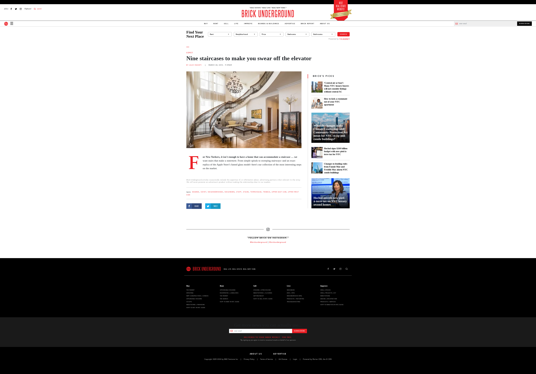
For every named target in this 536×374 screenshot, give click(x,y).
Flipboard (27, 9)
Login (295, 359)
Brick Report (307, 24)
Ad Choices (283, 359)
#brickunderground (277, 242)
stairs (246, 192)
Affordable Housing (194, 299)
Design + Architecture (328, 299)
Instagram (21, 9)
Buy (206, 24)
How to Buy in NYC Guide (195, 307)
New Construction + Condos (197, 296)
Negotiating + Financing (195, 305)
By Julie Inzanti (194, 65)
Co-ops (189, 302)
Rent (215, 24)
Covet (189, 53)
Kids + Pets (291, 293)
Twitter (16, 9)
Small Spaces (325, 290)
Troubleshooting (293, 302)
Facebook (11, 9)
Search (343, 34)
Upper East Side (279, 192)
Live (236, 24)
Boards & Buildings (268, 24)
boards (195, 192)
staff (239, 192)
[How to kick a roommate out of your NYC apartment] (317, 102)
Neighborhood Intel (294, 296)
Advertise (290, 24)
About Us (325, 24)
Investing (189, 293)
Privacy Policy (249, 359)
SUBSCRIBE (524, 23)
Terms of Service (266, 359)
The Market (190, 290)
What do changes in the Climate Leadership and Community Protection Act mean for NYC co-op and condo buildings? (331, 132)
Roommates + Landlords (229, 293)
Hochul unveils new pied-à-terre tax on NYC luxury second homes (330, 201)
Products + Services (328, 302)
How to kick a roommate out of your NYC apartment (335, 102)
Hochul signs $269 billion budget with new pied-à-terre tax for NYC (335, 151)
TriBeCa (266, 192)
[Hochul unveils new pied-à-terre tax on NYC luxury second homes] (330, 193)
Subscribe (299, 331)
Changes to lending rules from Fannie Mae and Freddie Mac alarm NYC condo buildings (336, 168)
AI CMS (329, 359)
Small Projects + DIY (328, 293)
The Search (224, 299)
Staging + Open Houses (262, 290)
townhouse (256, 192)
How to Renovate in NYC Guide (331, 305)
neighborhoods (215, 192)
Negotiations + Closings (262, 293)
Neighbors (230, 192)
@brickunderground (258, 242)
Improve (248, 24)
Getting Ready (258, 296)
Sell (226, 24)
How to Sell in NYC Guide (262, 299)
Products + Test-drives (295, 299)
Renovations (325, 296)
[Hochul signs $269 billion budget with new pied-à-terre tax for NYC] (317, 152)
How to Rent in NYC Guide (229, 302)
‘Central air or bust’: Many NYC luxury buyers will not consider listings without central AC (336, 87)
